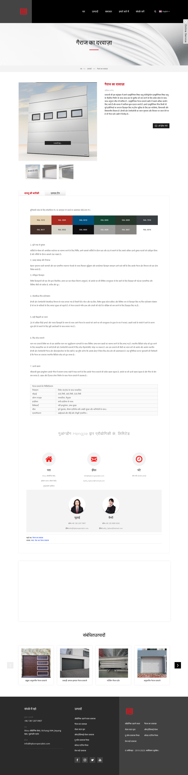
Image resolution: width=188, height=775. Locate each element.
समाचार (108, 11)
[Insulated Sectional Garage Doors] (36, 665)
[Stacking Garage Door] (113, 665)
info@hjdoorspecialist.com (37, 743)
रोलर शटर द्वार (80, 729)
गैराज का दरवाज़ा (102, 68)
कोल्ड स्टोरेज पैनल (81, 745)
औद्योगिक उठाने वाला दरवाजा (85, 718)
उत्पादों (95, 11)
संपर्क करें (140, 11)
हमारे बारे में (124, 11)
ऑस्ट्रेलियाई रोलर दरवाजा (84, 734)
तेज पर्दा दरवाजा (80, 750)
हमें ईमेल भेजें (162, 125)
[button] (10, 665)
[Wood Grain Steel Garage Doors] (74, 665)
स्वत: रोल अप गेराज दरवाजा (40, 540)
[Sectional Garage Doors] (152, 665)
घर (83, 11)
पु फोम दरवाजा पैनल (82, 740)
